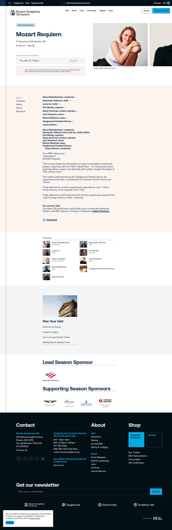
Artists (19, 104)
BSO (10, 3)
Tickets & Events (161, 11)
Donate (147, 11)
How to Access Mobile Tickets (56, 337)
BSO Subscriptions (138, 456)
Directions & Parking (52, 327)
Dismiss (10, 523)
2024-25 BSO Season (26, 25)
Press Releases (98, 457)
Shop (111, 11)
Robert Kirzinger (101, 211)
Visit (67, 11)
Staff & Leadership (100, 461)
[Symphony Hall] (144, 505)
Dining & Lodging (50, 332)
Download (52, 220)
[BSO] (34, 505)
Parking (94, 440)
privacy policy (35, 518)
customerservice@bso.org (66, 452)
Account (157, 3)
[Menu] (3, 3)
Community (91, 11)
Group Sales (134, 459)
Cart (166, 3)
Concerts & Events (135, 436)
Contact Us (21, 450)
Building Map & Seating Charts (56, 342)
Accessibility (97, 443)
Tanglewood (18, 3)
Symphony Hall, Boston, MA (32, 41)
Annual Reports (98, 471)
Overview (20, 101)
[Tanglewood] (71, 505)
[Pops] (107, 505)
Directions (96, 437)
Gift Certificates (136, 463)
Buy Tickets (134, 452)
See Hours (59, 465)
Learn (82, 11)
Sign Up (156, 491)
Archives (95, 467)
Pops (27, 3)
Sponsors (20, 111)
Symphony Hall (37, 3)
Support (102, 11)
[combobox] (51, 60)
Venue (19, 108)
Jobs (93, 464)
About (74, 11)
